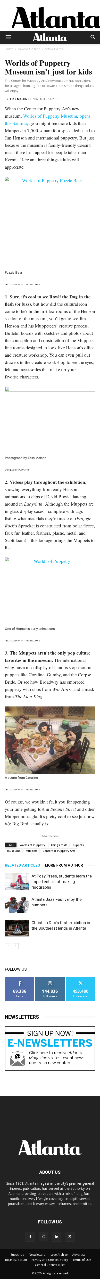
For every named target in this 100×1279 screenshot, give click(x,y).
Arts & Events (54, 49)
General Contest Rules (50, 1265)
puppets (78, 845)
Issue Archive (59, 1255)
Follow (50, 979)
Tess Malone (19, 99)
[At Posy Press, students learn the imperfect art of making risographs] (17, 881)
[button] (8, 37)
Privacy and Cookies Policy (50, 1260)
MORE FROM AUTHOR (64, 865)
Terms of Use (82, 1260)
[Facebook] (30, 1237)
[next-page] (16, 946)
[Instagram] (43, 1236)
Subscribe (17, 1255)
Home (9, 49)
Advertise (78, 1255)
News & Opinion (29, 49)
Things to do (58, 845)
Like (20, 979)
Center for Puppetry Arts (59, 851)
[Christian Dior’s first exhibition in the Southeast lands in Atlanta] (17, 928)
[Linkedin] (56, 1237)
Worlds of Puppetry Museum (50, 116)
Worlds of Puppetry (32, 845)
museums (13, 851)
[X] (70, 1237)
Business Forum (16, 1260)
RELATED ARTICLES (22, 865)
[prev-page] (8, 946)
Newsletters (37, 1255)
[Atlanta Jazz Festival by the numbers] (17, 905)
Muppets (31, 851)
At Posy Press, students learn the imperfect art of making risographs (62, 882)
